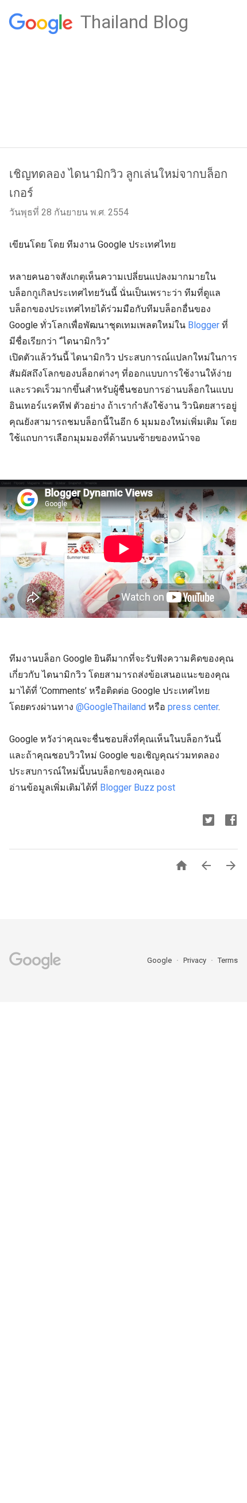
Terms (228, 960)
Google (160, 960)
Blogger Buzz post (137, 787)
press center (193, 706)
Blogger (203, 325)
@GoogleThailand (111, 706)
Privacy (195, 960)
